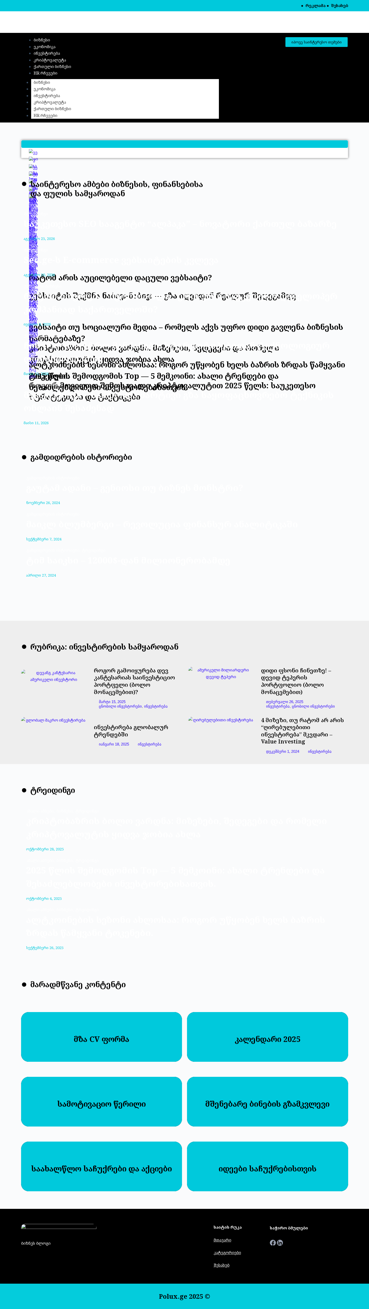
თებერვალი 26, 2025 (284, 702)
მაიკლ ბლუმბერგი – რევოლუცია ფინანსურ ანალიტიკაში (162, 524)
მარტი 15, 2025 (112, 702)
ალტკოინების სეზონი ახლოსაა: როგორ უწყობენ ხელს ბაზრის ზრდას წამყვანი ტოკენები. (175, 926)
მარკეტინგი (36, 214)
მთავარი (222, 1240)
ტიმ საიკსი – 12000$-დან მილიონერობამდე (128, 560)
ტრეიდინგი (93, 550)
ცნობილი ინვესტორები (120, 706)
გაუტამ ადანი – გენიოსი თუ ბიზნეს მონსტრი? (134, 487)
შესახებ (339, 5)
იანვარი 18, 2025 (114, 744)
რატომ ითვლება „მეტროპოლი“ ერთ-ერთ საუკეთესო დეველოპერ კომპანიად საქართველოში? (181, 302)
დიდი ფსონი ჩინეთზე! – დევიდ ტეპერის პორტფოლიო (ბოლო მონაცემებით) (296, 681)
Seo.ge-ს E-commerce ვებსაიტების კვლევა (121, 260)
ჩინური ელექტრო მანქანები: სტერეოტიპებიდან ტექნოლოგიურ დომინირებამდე (177, 351)
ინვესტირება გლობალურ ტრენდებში (131, 730)
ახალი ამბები (41, 811)
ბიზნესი (42, 82)
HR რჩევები (45, 115)
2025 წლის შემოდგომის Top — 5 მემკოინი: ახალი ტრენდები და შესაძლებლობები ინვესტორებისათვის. (175, 876)
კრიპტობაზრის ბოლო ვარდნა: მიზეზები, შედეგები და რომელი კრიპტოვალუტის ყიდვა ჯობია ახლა (176, 827)
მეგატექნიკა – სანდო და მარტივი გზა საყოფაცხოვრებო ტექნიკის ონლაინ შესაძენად (179, 401)
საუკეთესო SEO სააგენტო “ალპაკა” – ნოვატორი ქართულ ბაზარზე (180, 223)
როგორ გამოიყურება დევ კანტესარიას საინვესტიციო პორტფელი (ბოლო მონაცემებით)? (134, 681)
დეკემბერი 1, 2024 (282, 751)
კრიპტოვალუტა (50, 102)
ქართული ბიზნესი (52, 108)
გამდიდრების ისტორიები (53, 478)
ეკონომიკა (44, 89)
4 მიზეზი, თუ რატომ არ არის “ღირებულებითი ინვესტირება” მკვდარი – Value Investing (302, 730)
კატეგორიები (227, 1252)
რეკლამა (315, 5)
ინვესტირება (47, 95)
